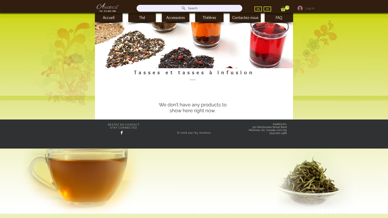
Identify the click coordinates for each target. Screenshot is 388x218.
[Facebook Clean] (121, 132)
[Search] (289, 6)
